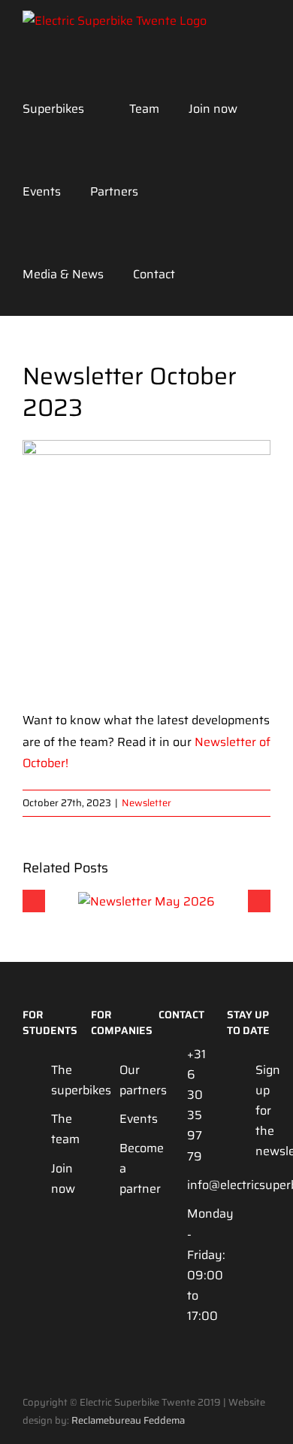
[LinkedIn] (234, 1242)
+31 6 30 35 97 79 (194, 1105)
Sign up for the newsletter (262, 1110)
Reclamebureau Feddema (128, 1420)
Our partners (126, 1080)
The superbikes (58, 1080)
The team (58, 1128)
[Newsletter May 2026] (146, 901)
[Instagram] (234, 1212)
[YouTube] (259, 1212)
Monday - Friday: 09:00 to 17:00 (194, 1264)
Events (126, 1118)
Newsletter (146, 803)
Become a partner (126, 1168)
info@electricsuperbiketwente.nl (194, 1185)
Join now (58, 1178)
